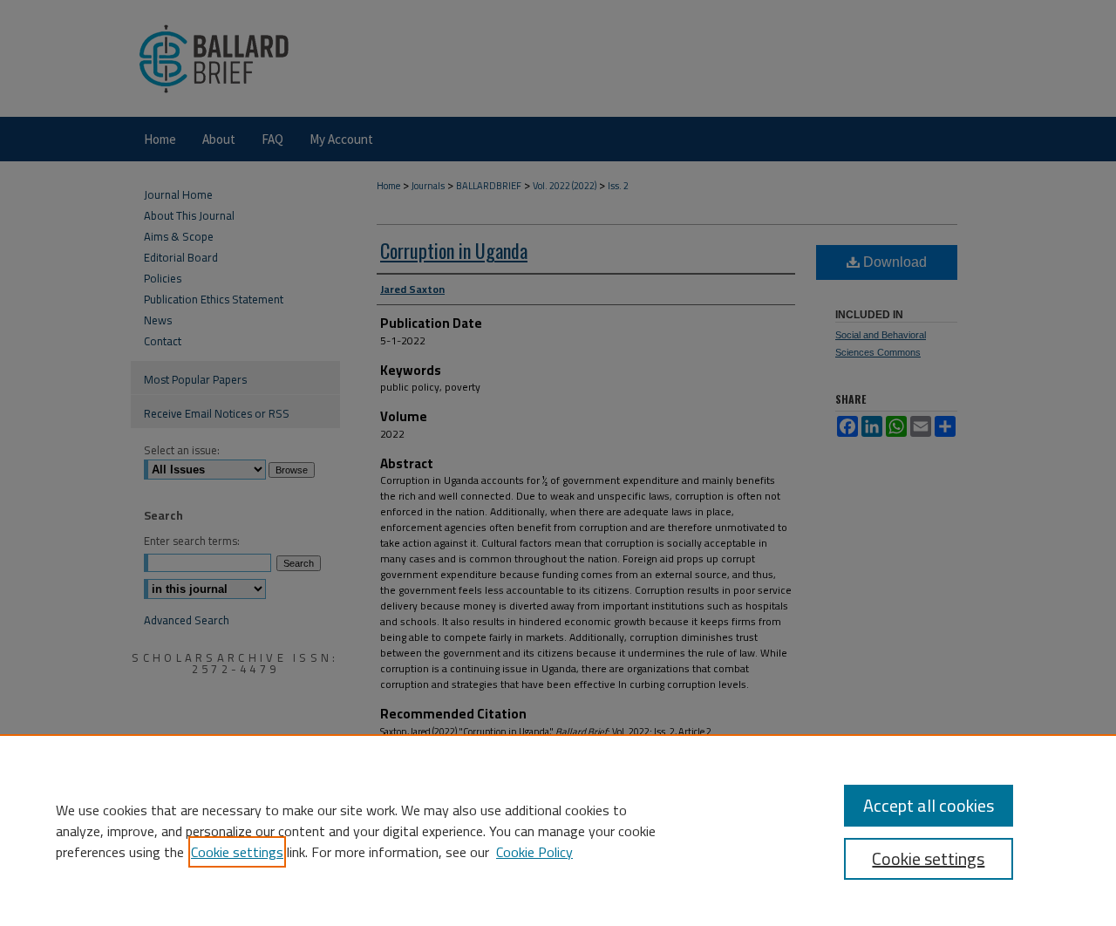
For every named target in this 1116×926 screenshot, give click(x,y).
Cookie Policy (534, 852)
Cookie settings (237, 852)
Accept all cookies (928, 805)
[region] (558, 830)
